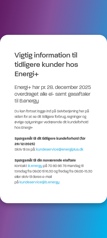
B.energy (35, 166)
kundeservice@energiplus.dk (59, 150)
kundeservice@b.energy (39, 182)
